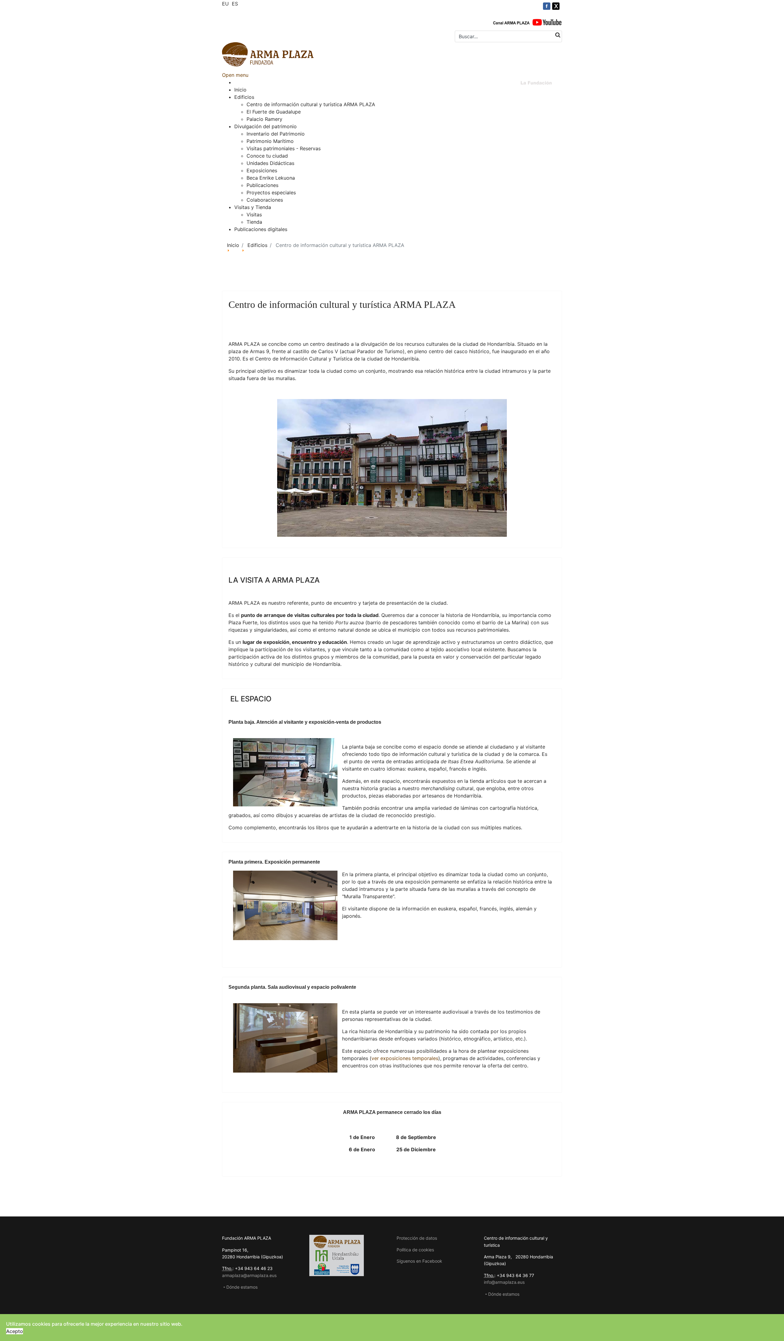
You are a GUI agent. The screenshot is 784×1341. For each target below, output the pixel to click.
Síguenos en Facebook (419, 1261)
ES (235, 4)
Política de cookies (415, 1249)
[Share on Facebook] (546, 6)
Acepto (14, 1331)
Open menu (235, 75)
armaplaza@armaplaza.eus (249, 1275)
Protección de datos (417, 1238)
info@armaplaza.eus (504, 1282)
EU (225, 4)
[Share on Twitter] (556, 6)
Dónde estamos (242, 1287)
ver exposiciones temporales (404, 1058)
